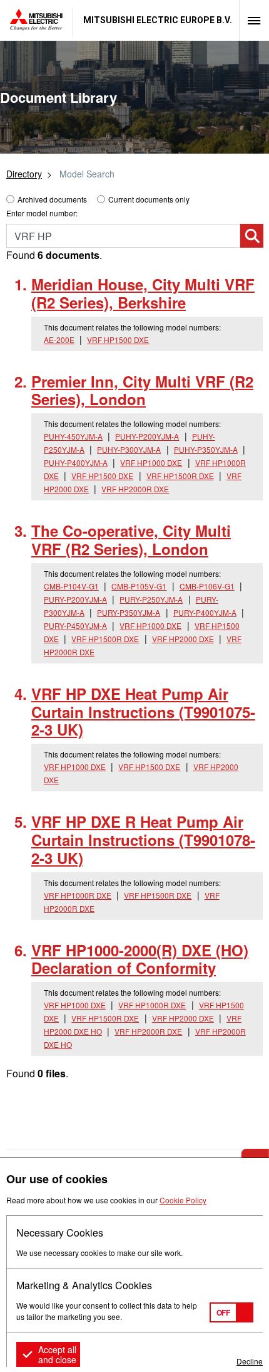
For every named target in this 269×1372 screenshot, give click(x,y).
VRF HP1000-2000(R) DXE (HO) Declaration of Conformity (139, 959)
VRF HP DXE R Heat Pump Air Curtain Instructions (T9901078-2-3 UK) (143, 839)
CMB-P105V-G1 (138, 586)
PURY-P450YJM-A (75, 625)
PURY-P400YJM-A (204, 612)
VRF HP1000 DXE (151, 462)
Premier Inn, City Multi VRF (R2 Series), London (142, 390)
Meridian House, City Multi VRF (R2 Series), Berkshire (143, 293)
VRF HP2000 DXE (183, 638)
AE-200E (59, 339)
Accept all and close (57, 1354)
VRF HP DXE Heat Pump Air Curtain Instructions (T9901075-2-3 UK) (143, 712)
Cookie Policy (183, 1200)
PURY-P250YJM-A (151, 599)
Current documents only (149, 199)
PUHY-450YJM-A (73, 436)
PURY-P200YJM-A (75, 599)
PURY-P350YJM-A (128, 612)
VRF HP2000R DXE (135, 488)
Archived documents (52, 199)
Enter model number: (42, 213)
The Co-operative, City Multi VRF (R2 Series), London (131, 539)
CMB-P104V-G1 (71, 586)
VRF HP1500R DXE (180, 475)
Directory (24, 173)
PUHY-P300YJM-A (129, 449)
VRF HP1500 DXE (118, 339)
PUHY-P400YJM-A (76, 462)
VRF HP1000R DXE (77, 895)
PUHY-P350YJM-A (206, 449)
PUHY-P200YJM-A (147, 436)
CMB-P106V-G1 (207, 586)
